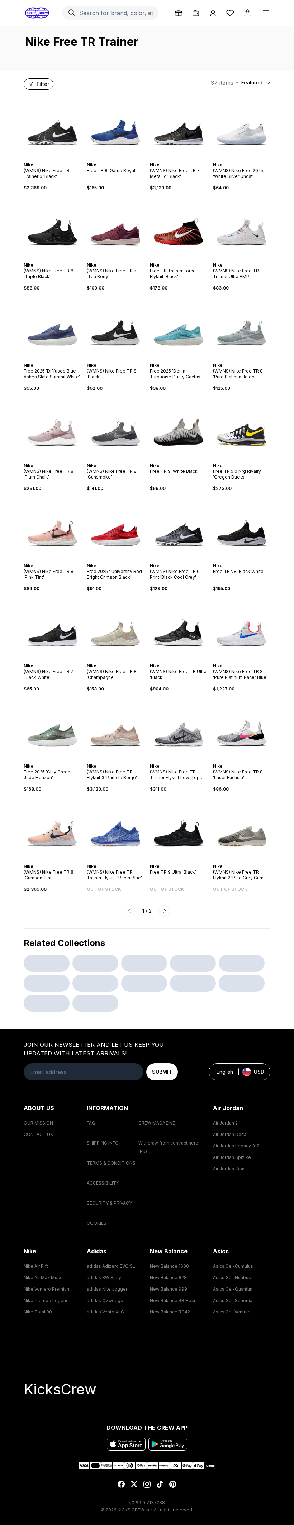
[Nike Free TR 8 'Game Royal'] (115, 126)
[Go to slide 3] (51, 158)
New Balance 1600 (169, 1266)
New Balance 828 (168, 1277)
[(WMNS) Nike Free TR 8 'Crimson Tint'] (52, 827)
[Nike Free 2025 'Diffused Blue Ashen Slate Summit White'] (52, 326)
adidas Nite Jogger (107, 1289)
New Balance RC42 (170, 1312)
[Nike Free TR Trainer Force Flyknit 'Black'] (178, 226)
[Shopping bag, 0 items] (247, 12)
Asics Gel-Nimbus (232, 1277)
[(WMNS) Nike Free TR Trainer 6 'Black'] (52, 126)
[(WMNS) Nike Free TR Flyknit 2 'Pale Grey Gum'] (241, 827)
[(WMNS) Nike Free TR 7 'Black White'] (52, 627)
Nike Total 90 (38, 1312)
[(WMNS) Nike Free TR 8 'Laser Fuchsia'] (241, 727)
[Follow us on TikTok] (159, 1484)
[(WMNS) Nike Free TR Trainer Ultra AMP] (241, 226)
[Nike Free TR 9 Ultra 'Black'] (178, 827)
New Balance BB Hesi (172, 1300)
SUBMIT (162, 1072)
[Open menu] (266, 12)
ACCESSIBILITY (103, 1183)
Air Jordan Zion (229, 1168)
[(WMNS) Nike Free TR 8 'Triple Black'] (52, 226)
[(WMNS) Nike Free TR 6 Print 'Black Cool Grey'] (178, 527)
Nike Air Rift (36, 1266)
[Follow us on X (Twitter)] (134, 1484)
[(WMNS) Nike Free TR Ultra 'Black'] (178, 627)
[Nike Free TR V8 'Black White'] (241, 527)
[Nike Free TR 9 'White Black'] (178, 427)
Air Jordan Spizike (232, 1157)
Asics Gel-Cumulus (233, 1266)
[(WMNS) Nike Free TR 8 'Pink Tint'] (52, 527)
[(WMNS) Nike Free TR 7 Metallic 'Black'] (178, 126)
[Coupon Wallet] (195, 13)
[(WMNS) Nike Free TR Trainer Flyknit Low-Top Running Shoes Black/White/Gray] (178, 727)
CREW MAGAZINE (156, 1123)
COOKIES (96, 1223)
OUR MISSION (38, 1123)
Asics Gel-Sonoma (232, 1300)
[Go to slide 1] (45, 158)
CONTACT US (38, 1134)
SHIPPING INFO (103, 1143)
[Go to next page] (164, 911)
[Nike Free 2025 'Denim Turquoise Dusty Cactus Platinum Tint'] (178, 326)
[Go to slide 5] (56, 158)
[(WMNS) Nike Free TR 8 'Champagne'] (115, 627)
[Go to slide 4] (53, 158)
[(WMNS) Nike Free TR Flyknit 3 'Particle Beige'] (115, 727)
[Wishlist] (230, 12)
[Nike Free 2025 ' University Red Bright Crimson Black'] (115, 527)
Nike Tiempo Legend (46, 1300)
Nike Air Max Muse (43, 1277)
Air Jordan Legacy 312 (236, 1145)
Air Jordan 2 (225, 1123)
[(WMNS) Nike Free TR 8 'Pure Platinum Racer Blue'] (241, 627)
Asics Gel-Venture (232, 1312)
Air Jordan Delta (229, 1134)
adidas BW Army (104, 1277)
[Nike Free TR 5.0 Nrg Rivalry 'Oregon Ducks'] (241, 427)
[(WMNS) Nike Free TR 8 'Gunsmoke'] (115, 427)
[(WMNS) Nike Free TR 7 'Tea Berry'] (115, 226)
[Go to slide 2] (48, 158)
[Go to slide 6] (59, 158)
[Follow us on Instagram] (147, 1484)
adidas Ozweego (105, 1300)
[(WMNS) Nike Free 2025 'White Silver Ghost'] (241, 126)
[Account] (213, 13)
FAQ (91, 1123)
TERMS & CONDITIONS (111, 1163)
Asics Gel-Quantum (233, 1289)
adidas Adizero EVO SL (111, 1266)
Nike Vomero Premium (47, 1289)
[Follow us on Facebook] (121, 1484)
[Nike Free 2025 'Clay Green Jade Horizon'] (52, 727)
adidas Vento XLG (105, 1312)
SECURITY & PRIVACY (109, 1203)
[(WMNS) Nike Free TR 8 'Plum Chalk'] (52, 427)
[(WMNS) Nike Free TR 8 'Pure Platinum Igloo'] (241, 326)
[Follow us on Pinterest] (172, 1484)
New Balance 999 (168, 1289)
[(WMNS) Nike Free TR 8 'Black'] (115, 326)
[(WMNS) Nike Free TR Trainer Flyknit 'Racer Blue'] (115, 827)
